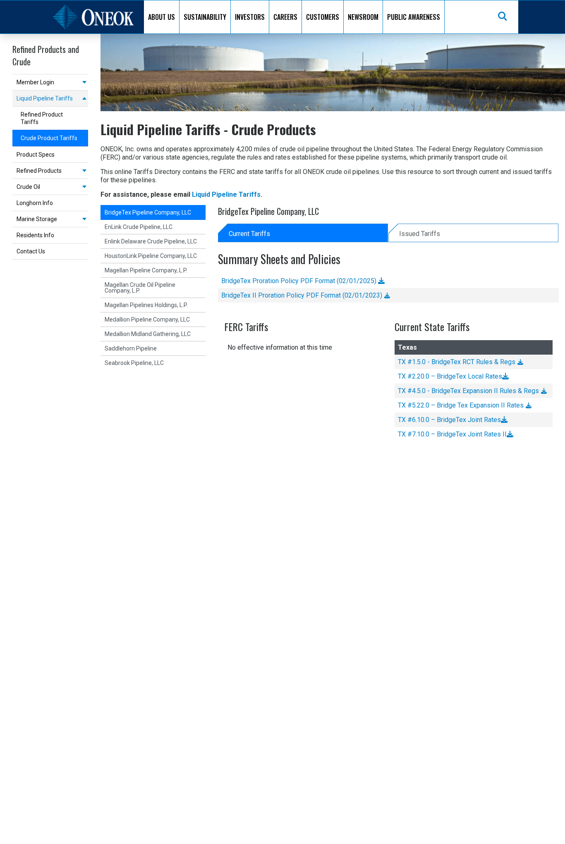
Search (503, 16)
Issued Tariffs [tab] (419, 234)
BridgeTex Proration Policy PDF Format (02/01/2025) (299, 281)
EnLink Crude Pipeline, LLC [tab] (138, 227)
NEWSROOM (363, 17)
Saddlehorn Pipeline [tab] (131, 348)
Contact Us (31, 251)
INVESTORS (250, 17)
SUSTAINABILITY (205, 17)
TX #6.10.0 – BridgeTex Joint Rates (449, 420)
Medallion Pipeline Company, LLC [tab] (147, 319)
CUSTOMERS (322, 17)
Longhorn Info (35, 203)
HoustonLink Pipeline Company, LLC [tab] (151, 256)
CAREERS (285, 17)
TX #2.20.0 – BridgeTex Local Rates (450, 376)
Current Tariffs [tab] (249, 234)
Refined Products (39, 170)
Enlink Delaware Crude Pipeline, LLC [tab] (151, 241)
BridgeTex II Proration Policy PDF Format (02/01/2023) (301, 295)
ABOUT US (161, 17)
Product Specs (36, 154)
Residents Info (35, 235)
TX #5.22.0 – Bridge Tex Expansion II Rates (461, 405)
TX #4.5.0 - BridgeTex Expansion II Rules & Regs (468, 391)
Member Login (35, 82)
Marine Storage (37, 219)
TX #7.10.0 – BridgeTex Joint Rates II (452, 434)
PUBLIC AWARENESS (413, 17)
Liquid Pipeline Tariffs (45, 98)
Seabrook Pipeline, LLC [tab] (134, 363)
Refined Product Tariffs (42, 118)
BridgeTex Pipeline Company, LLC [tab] (148, 212)
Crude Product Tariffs (49, 138)
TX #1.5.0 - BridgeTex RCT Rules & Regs (456, 362)
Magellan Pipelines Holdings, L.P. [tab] (146, 305)
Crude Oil (28, 187)
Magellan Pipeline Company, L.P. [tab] (146, 270)
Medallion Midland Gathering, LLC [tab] (148, 334)
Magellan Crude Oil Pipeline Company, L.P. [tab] (140, 287)
